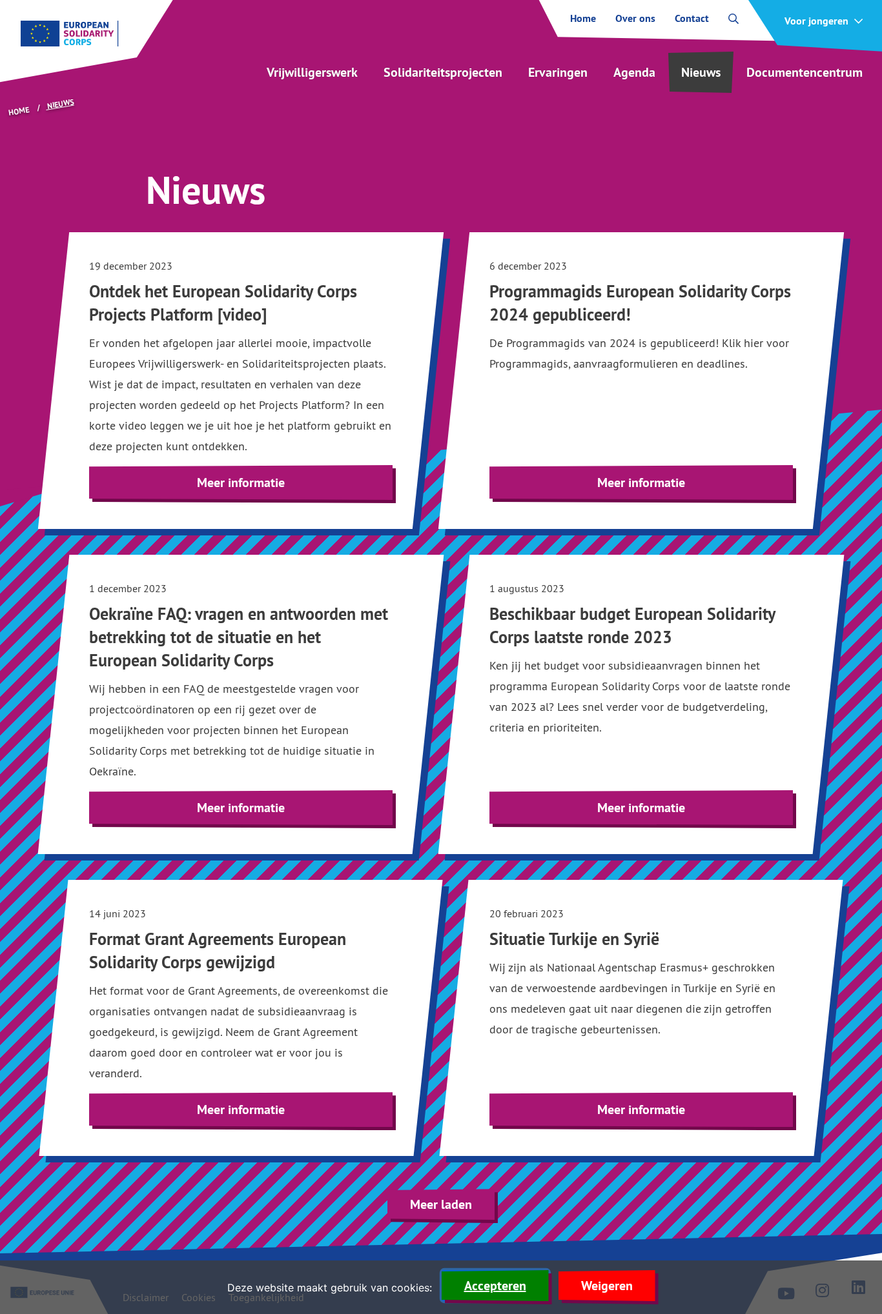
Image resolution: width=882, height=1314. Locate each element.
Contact (692, 19)
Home (583, 19)
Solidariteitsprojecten (443, 72)
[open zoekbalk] (733, 19)
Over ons (635, 19)
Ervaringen (558, 72)
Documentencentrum (804, 72)
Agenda (634, 72)
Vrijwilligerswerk (312, 72)
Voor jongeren (816, 21)
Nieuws (701, 72)
